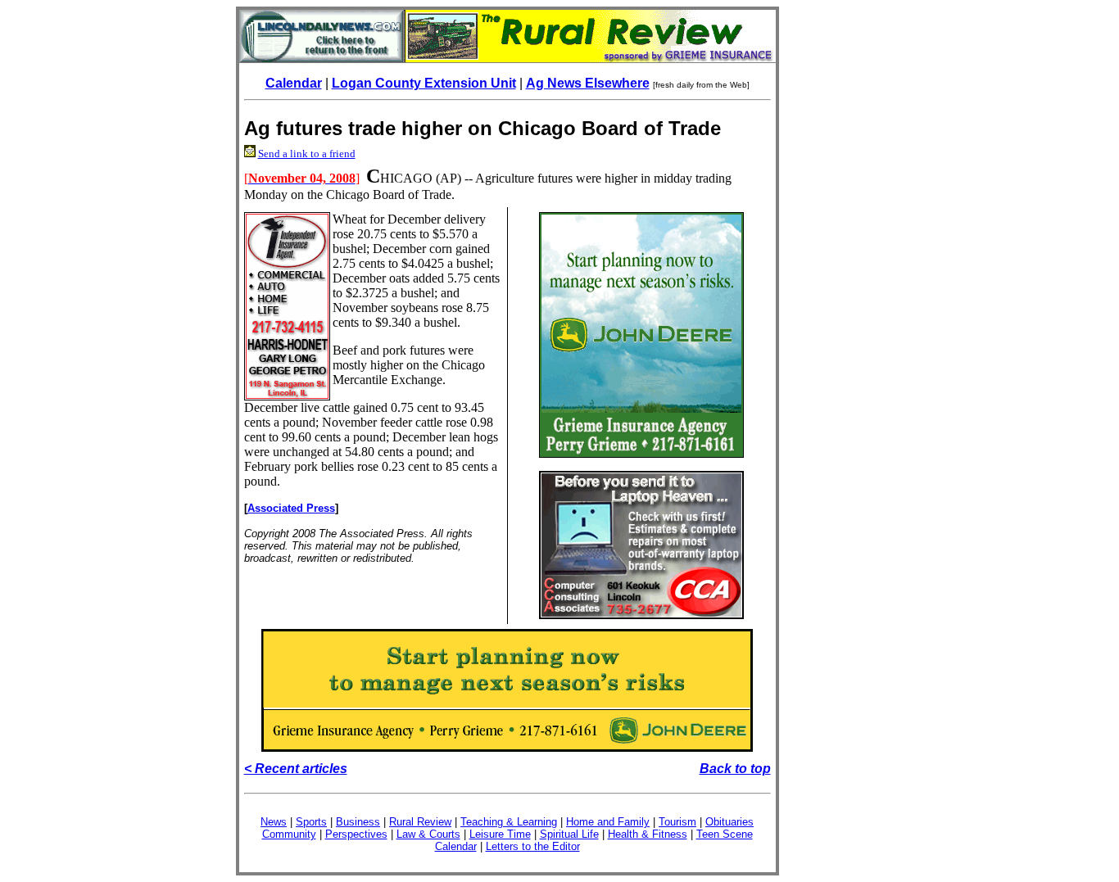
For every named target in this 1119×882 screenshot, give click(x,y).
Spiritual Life (569, 834)
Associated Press (291, 508)
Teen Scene (724, 834)
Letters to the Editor (533, 846)
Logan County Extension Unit (424, 83)
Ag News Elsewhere (588, 83)
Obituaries (729, 822)
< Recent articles (295, 769)
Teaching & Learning (508, 822)
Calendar (293, 83)
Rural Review (420, 822)
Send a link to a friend (307, 153)
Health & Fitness (647, 834)
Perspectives (356, 834)
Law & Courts (428, 834)
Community (289, 834)
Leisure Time (500, 834)
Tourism (677, 822)
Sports (311, 822)
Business (358, 822)
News (273, 822)
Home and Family (608, 822)
